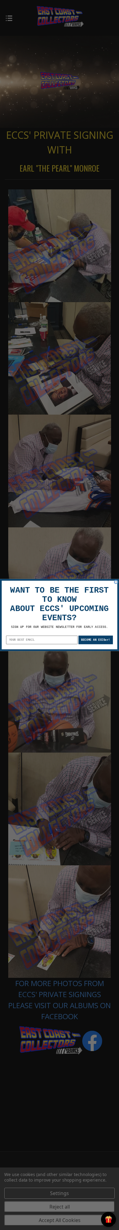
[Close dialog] (115, 582)
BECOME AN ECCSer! (95, 639)
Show (108, 1219)
